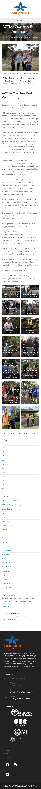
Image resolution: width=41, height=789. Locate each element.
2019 (3, 476)
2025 (3, 452)
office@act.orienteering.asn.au (21, 692)
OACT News (27, 83)
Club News (5, 521)
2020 (3, 472)
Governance (6, 538)
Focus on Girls (26, 81)
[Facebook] (7, 764)
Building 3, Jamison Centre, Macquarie (20, 700)
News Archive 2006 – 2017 (10, 619)
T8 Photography (21, 787)
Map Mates (15, 83)
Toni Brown (9, 78)
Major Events (6, 550)
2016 (3, 489)
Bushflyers (5, 517)
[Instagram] (15, 764)
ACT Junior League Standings (11, 505)
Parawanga (6, 571)
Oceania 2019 (6, 567)
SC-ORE (4, 579)
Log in (8, 757)
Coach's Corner (7, 526)
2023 (3, 460)
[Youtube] (7, 774)
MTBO (4, 559)
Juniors (5, 83)
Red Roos (5, 575)
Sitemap (9, 754)
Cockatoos (5, 530)
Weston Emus (6, 588)
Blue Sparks (6, 513)
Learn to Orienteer (8, 546)
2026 (3, 448)
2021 (3, 468)
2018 (3, 481)
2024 (3, 456)
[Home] (3, 38)
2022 (3, 464)
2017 (3, 485)
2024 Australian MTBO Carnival (12, 501)
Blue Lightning (11, 81)
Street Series (6, 583)
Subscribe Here (7, 606)
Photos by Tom (32, 787)
